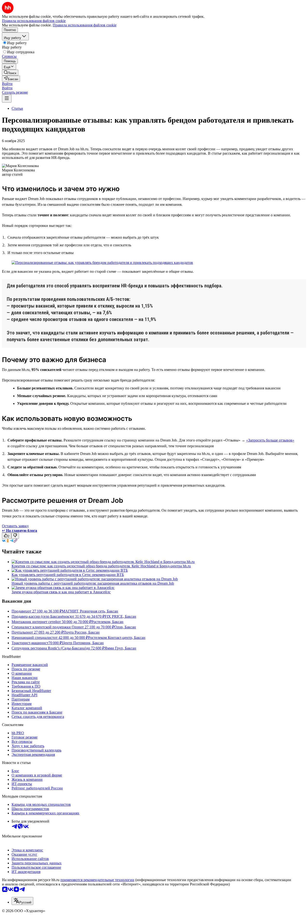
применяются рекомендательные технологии (97, 880)
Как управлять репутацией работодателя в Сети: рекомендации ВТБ (68, 575)
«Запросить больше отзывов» (270, 440)
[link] (10, 73)
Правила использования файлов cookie (84, 25)
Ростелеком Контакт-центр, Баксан (116, 638)
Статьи (17, 108)
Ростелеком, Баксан (107, 622)
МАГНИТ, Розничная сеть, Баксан (90, 611)
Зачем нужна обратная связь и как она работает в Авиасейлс (61, 592)
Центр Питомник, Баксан (83, 643)
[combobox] (22, 901)
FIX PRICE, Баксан (120, 616)
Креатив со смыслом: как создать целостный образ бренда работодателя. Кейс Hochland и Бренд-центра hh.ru (101, 566)
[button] (7, 84)
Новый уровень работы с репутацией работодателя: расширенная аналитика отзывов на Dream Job (93, 583)
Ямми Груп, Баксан (120, 648)
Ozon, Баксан (125, 627)
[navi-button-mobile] (7, 99)
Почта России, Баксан (82, 632)
